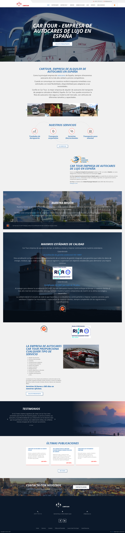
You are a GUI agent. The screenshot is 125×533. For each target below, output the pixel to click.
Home (48, 5)
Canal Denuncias (101, 5)
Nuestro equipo (54, 5)
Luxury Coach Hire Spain (73, 528)
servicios (78, 177)
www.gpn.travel (73, 183)
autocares (61, 75)
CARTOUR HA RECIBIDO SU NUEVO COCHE (37, 449)
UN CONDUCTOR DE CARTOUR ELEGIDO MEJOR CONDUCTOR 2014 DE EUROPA (62, 450)
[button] (26, 110)
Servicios (72, 5)
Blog (88, 5)
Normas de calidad (80, 5)
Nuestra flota (63, 5)
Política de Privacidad (60, 528)
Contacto (93, 5)
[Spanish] (114, 5)
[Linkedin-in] (64, 520)
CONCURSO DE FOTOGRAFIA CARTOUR (85, 449)
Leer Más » (44, 461)
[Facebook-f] (60, 520)
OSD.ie (112, 531)
